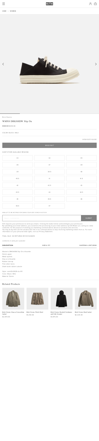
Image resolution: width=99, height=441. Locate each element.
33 (17, 158)
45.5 (49, 199)
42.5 (49, 185)
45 (17, 199)
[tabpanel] (49, 263)
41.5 (81, 178)
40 (81, 172)
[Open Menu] (3, 3)
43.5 (17, 192)
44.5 (81, 192)
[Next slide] (96, 64)
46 (81, 199)
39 (17, 172)
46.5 (17, 206)
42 (17, 185)
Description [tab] (7, 245)
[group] (49, 64)
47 (49, 206)
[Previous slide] (3, 64)
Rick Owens (7, 117)
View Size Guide (89, 139)
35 (81, 158)
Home (4, 11)
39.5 (49, 172)
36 (17, 165)
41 (49, 178)
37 (49, 165)
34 (49, 158)
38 (81, 165)
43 (81, 185)
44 (49, 192)
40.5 (17, 178)
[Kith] (49, 3)
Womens (13, 11)
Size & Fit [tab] (46, 245)
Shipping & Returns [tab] (88, 245)
